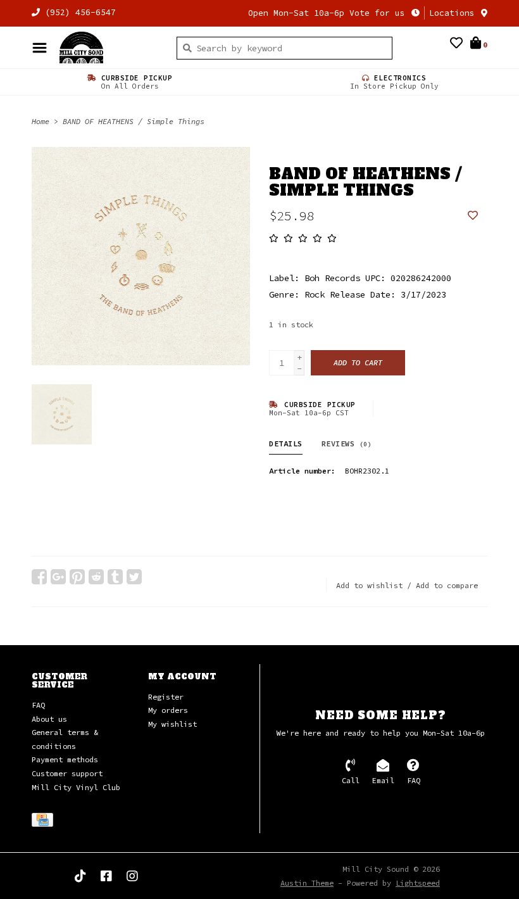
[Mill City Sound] (108, 47)
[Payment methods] (45, 822)
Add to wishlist (369, 585)
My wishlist (172, 724)
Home (40, 121)
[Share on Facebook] (39, 576)
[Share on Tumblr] (115, 576)
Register (166, 696)
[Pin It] (77, 576)
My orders (168, 710)
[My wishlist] (456, 44)
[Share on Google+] (58, 576)
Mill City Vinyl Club (76, 787)
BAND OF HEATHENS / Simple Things (133, 121)
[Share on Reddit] (96, 576)
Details (286, 443)
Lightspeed (418, 883)
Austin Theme (307, 883)
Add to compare (447, 585)
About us (49, 719)
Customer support (67, 773)
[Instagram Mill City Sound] (132, 876)
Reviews (347, 443)
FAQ (38, 705)
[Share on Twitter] (134, 576)
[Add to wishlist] (473, 216)
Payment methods (65, 759)
